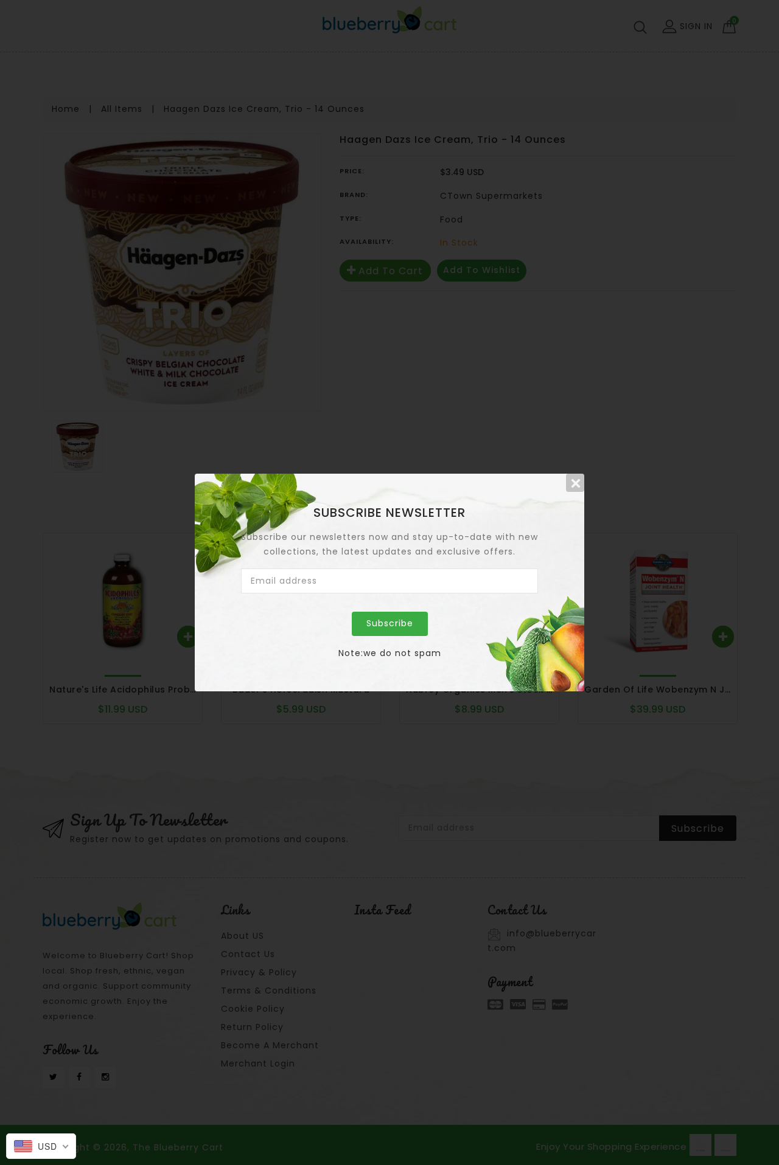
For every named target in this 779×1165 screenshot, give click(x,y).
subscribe (389, 623)
